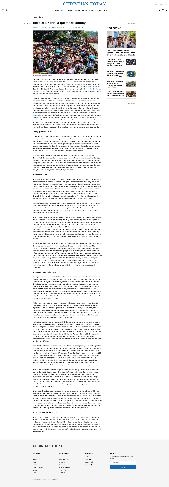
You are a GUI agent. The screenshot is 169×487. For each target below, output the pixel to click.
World (70, 10)
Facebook (87, 457)
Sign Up (123, 467)
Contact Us (62, 472)
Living (106, 10)
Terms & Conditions (64, 467)
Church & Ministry (88, 10)
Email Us (87, 465)
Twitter (86, 459)
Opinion (77, 10)
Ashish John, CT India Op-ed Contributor (43, 27)
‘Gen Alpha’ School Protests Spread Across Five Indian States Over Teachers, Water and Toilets (121, 53)
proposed (36, 115)
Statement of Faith (64, 459)
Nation (63, 10)
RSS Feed (62, 465)
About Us (61, 457)
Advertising (62, 462)
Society (99, 10)
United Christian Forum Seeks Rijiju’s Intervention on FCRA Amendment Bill (115, 93)
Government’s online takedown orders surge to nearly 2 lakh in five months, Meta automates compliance (115, 63)
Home (57, 10)
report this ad (27, 23)
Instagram (87, 462)
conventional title (93, 86)
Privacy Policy (63, 470)
